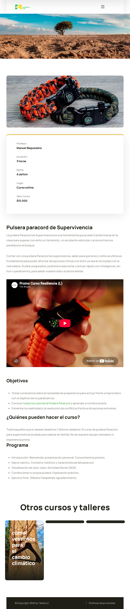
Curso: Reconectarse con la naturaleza (65, 543)
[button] (30, 530)
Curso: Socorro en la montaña (19, 538)
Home (36, 36)
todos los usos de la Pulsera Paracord (46, 403)
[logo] (22, 6)
